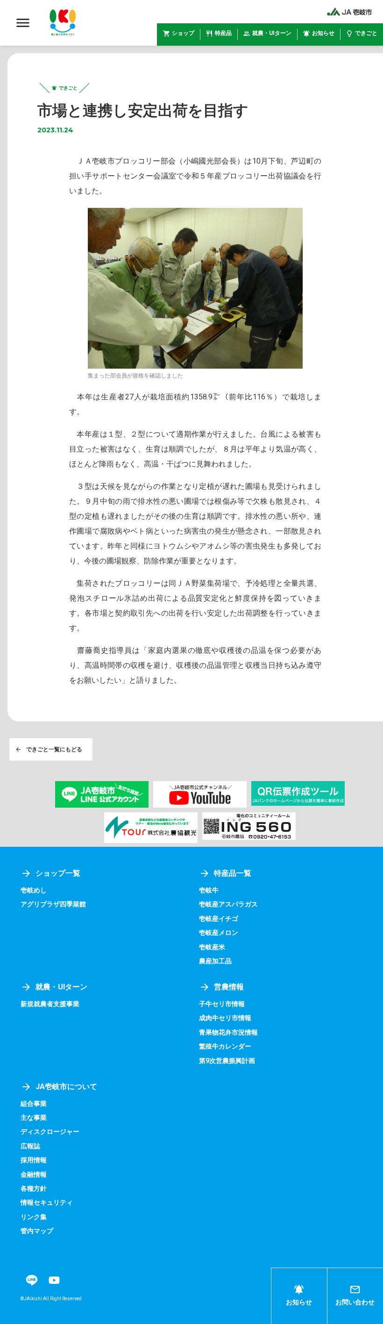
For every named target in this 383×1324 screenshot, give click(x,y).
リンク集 (34, 1217)
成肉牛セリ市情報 (225, 1018)
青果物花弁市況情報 (228, 1032)
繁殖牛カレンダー (225, 1046)
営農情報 (229, 986)
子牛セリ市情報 (222, 1004)
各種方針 (34, 1188)
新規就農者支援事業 (50, 1004)
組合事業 (34, 1103)
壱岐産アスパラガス (228, 904)
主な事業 (34, 1117)
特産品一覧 (232, 873)
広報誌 (30, 1146)
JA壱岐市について (66, 1086)
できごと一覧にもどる (54, 749)
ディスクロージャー (50, 1131)
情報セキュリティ (47, 1202)
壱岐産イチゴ (218, 918)
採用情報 (34, 1160)
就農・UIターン (61, 986)
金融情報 (34, 1174)
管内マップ (37, 1231)
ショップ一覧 (57, 873)
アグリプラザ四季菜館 (53, 904)
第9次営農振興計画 (227, 1060)
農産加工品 (215, 961)
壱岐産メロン (218, 932)
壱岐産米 (212, 947)
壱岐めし (34, 890)
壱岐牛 (209, 890)
